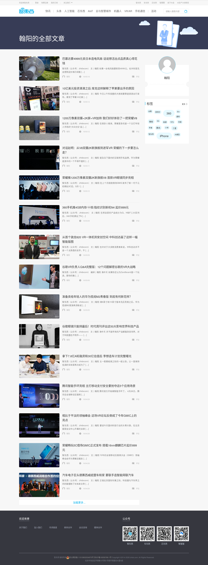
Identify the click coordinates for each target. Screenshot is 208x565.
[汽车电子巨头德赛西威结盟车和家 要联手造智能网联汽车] (39, 485)
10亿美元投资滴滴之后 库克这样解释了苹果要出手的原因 (98, 88)
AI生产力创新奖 (183, 2)
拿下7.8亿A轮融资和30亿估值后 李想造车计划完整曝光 (96, 356)
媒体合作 (98, 527)
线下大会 (171, 2)
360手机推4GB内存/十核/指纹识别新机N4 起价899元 (95, 207)
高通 (165, 122)
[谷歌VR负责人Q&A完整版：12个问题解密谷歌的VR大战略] (39, 277)
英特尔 (157, 112)
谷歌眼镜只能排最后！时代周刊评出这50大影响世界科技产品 (100, 326)
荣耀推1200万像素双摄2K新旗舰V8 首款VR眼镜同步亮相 (98, 177)
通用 (178, 116)
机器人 (118, 11)
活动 (153, 11)
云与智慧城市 (103, 11)
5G (158, 121)
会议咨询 (83, 527)
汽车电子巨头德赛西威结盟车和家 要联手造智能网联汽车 (98, 475)
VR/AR (128, 11)
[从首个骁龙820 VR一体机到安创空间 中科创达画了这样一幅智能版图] (39, 247)
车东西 (146, 2)
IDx (178, 111)
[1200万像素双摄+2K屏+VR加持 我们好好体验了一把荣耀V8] (39, 128)
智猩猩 (162, 2)
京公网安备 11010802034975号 (81, 557)
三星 (174, 128)
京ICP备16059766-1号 (102, 557)
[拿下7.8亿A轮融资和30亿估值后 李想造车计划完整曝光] (39, 366)
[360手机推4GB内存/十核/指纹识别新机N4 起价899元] (39, 217)
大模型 (177, 134)
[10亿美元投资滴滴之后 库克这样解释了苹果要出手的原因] (39, 98)
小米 (167, 127)
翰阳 (167, 78)
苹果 (150, 127)
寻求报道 (53, 527)
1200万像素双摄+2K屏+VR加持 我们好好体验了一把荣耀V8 (99, 118)
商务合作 (68, 527)
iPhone (164, 136)
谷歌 (150, 111)
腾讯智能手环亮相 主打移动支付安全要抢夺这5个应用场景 (98, 386)
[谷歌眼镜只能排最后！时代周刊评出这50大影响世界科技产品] (39, 336)
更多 (183, 104)
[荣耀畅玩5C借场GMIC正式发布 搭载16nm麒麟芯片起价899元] (39, 455)
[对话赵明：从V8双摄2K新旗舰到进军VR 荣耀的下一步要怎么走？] (39, 158)
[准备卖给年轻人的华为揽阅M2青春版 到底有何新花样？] (39, 306)
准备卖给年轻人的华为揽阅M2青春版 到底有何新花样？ (97, 296)
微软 (151, 121)
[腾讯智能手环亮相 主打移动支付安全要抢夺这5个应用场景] (39, 396)
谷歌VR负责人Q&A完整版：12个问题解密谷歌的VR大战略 (99, 267)
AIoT (90, 11)
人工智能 (69, 11)
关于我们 (23, 527)
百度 (180, 122)
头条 (59, 11)
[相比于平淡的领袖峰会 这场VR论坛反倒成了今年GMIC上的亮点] (39, 425)
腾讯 (158, 127)
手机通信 (140, 11)
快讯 (48, 11)
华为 (172, 122)
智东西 (138, 2)
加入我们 (38, 527)
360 (169, 113)
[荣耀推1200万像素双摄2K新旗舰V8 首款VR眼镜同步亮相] (39, 187)
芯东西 (154, 2)
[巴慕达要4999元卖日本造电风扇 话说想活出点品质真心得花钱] (39, 68)
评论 (137, 76)
